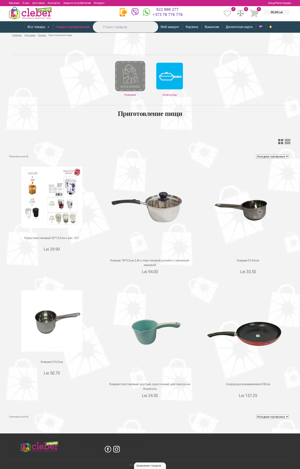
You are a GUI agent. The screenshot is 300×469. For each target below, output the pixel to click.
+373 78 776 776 (167, 14)
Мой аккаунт (170, 27)
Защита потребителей (77, 2)
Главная (17, 35)
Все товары (36, 27)
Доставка (38, 2)
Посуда (42, 35)
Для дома (30, 35)
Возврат (99, 2)
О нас (25, 2)
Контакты (54, 2)
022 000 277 (167, 9)
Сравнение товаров (149, 465)
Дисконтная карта (239, 27)
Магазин (14, 2)
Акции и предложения (73, 27)
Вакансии (212, 27)
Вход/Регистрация (279, 2)
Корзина (192, 27)
